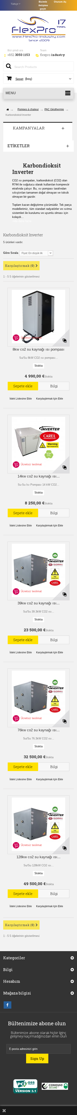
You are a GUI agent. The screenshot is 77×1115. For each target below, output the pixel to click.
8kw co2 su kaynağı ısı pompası (38, 349)
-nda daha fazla (21, 221)
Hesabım (11, 981)
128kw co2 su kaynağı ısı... (38, 857)
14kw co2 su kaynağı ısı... (39, 476)
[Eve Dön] (7, 109)
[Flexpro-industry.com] (38, 28)
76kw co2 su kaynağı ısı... (39, 730)
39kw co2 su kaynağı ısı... (39, 603)
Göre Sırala (10, 252)
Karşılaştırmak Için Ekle (49, 398)
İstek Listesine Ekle (21, 398)
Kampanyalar (28, 128)
